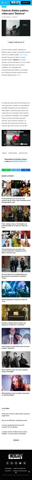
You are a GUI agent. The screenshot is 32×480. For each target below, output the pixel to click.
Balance (4, 153)
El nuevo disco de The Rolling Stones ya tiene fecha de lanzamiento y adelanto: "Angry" (14, 276)
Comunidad (25, 2)
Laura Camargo (7, 17)
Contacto (8, 470)
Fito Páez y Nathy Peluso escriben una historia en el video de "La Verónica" (14, 324)
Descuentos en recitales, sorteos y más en (16, 160)
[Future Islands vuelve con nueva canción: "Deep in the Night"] (16, 359)
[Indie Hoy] (15, 2)
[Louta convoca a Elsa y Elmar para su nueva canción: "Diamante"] (16, 336)
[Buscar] (6, 3)
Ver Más (16, 440)
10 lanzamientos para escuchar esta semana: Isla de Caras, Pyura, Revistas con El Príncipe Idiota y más (16, 200)
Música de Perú (23, 153)
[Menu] (3, 3)
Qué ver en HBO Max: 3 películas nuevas (14, 420)
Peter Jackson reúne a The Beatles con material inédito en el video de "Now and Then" (14, 225)
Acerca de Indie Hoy (19, 468)
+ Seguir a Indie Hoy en (15, 42)
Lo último (5, 408)
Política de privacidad (20, 470)
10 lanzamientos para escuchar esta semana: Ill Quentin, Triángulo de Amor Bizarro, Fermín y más (14, 251)
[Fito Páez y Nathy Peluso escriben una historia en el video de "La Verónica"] (16, 312)
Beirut (18, 75)
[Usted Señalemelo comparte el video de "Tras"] (16, 289)
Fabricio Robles (13, 153)
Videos (4, 6)
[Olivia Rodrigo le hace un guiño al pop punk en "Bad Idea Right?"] (16, 383)
